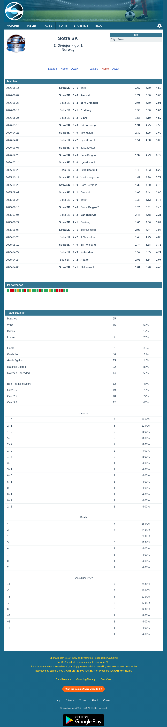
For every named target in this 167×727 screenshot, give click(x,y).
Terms (82, 700)
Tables (32, 25)
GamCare (106, 679)
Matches (13, 25)
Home (64, 68)
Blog (99, 25)
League (52, 68)
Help (57, 700)
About (94, 700)
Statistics (81, 25)
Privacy (70, 700)
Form (63, 25)
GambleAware (63, 679)
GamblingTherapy (85, 679)
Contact (107, 700)
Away (74, 68)
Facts (48, 25)
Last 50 (94, 68)
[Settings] (159, 25)
